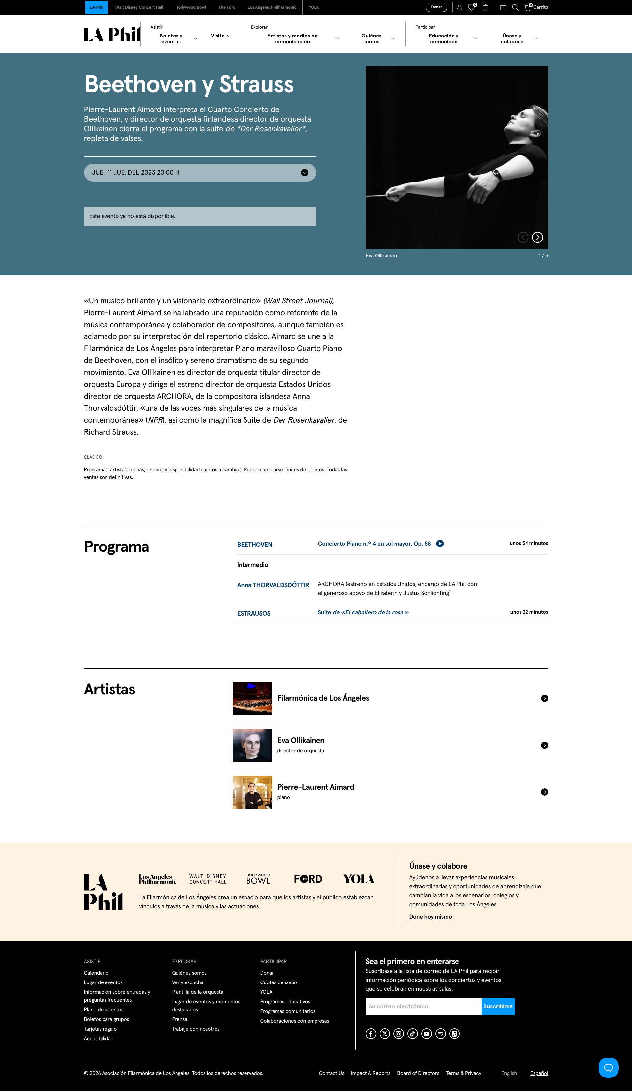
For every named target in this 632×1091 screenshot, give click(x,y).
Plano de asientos (104, 1010)
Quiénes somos (189, 973)
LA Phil (96, 7)
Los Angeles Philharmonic (272, 7)
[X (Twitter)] (385, 1033)
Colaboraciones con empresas (294, 1021)
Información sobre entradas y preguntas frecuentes (117, 996)
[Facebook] (371, 1033)
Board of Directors (418, 1073)
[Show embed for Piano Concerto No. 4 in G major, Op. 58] (440, 543)
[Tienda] (486, 7)
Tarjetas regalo (100, 1029)
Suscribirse (498, 1007)
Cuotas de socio (278, 982)
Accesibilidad (99, 1039)
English (509, 1073)
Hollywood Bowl (190, 7)
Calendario (96, 973)
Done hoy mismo (430, 917)
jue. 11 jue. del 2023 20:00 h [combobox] (136, 172)
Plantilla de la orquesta (197, 992)
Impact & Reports (371, 1073)
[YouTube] (426, 1033)
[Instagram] (398, 1033)
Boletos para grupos (106, 1019)
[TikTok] (412, 1033)
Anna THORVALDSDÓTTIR (273, 585)
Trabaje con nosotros (196, 1029)
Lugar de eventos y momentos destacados (206, 1006)
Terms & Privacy (463, 1073)
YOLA (314, 7)
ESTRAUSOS (254, 614)
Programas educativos (285, 1002)
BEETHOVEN (255, 545)
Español (539, 1073)
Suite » (363, 613)
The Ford (226, 7)
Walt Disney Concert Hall (139, 7)
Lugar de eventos (103, 982)
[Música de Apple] (454, 1033)
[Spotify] (440, 1033)
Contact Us (331, 1073)
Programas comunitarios (288, 1011)
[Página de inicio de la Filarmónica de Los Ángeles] (112, 34)
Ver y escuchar (189, 982)
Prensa (179, 1019)
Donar (436, 7)
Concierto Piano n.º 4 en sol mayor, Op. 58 (374, 544)
